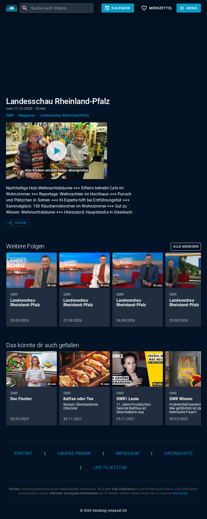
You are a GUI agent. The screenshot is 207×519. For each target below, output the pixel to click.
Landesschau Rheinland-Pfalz (64, 115)
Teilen (17, 223)
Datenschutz (178, 453)
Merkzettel (156, 8)
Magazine (27, 115)
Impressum (127, 453)
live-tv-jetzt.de (110, 467)
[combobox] (61, 8)
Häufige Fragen (74, 453)
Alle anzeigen (185, 246)
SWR (9, 115)
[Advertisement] (103, 57)
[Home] (13, 8)
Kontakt (23, 453)
